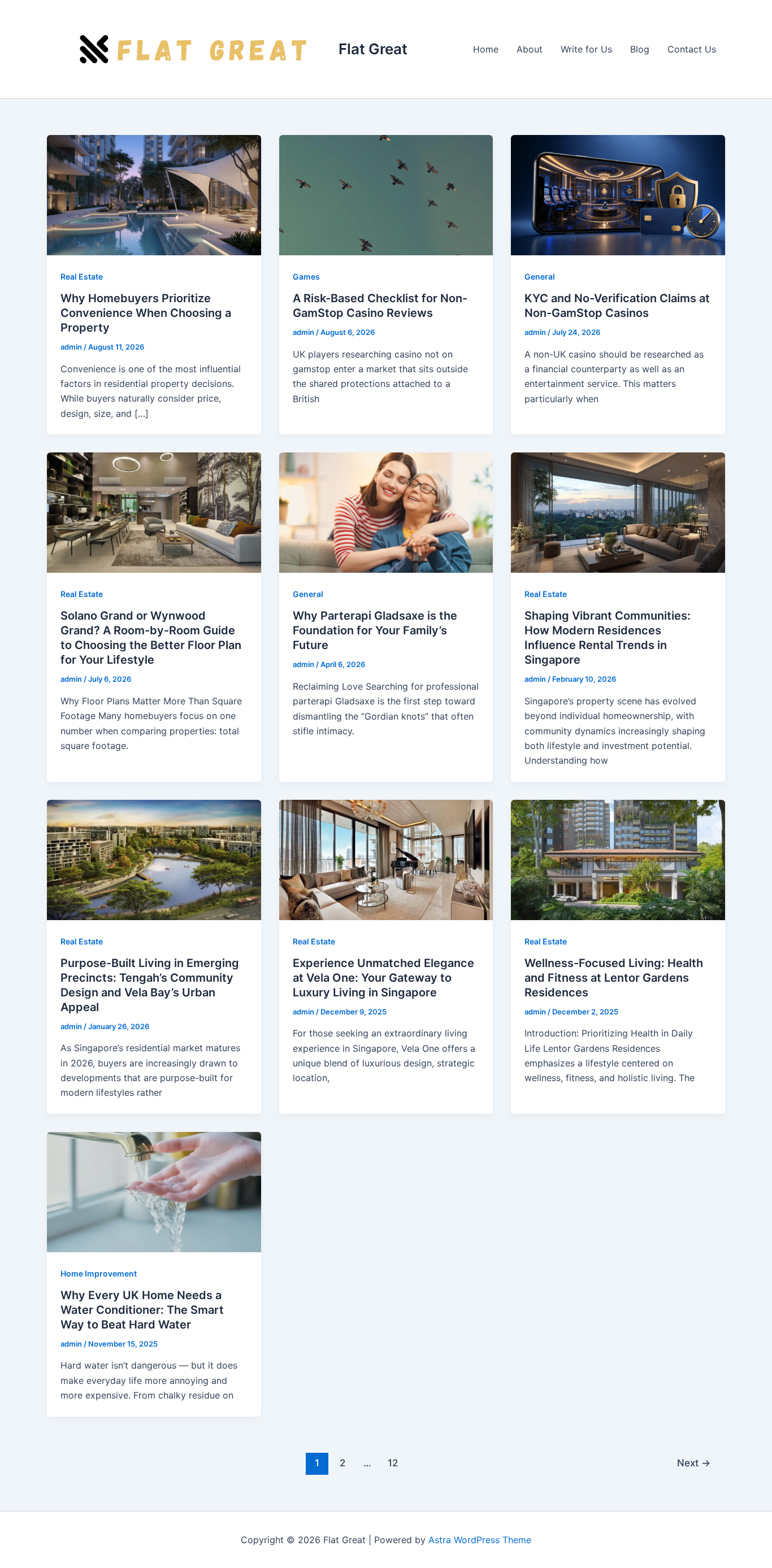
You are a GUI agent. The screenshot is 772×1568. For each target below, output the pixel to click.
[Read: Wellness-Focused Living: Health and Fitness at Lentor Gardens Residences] (618, 859)
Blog (639, 49)
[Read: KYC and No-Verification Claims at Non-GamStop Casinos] (618, 194)
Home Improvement (98, 1273)
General (539, 276)
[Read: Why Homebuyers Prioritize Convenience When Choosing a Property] (154, 194)
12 (393, 1463)
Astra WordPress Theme (479, 1539)
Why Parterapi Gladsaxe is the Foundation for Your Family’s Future (375, 630)
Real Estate (81, 276)
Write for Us (586, 49)
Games (306, 276)
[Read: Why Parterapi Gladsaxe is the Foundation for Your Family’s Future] (386, 511)
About (530, 49)
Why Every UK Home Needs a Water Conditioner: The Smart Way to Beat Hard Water (142, 1309)
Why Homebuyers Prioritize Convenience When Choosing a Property (145, 312)
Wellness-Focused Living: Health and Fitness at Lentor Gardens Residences (613, 977)
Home (485, 49)
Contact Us (691, 49)
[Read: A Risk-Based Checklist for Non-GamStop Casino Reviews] (386, 194)
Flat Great (373, 49)
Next (693, 1463)
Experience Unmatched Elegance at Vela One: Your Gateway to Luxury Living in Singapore (383, 977)
